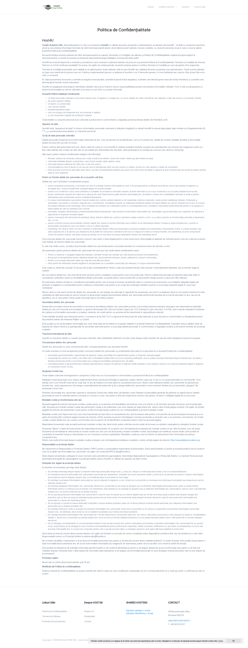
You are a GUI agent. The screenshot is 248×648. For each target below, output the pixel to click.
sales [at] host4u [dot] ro (179, 620)
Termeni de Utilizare (51, 616)
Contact (186, 7)
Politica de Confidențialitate (54, 611)
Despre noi (89, 611)
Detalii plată (89, 616)
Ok (233, 641)
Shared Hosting (166, 7)
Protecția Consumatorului (53, 621)
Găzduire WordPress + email (139, 613)
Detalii (220, 641)
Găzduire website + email (138, 610)
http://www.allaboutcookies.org (185, 440)
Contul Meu (200, 7)
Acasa (151, 7)
